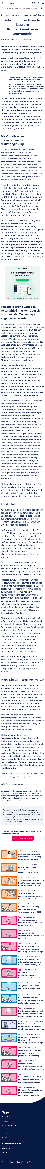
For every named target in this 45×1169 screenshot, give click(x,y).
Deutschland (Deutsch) (20, 1162)
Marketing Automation (16, 15)
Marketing (7, 15)
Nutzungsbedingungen (10, 1125)
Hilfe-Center (6, 1152)
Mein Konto (6, 1148)
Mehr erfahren (18, 821)
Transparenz (6, 1121)
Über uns (5, 1133)
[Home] (2, 15)
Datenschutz (6, 1117)
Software (5, 1137)
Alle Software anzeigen (23, 838)
